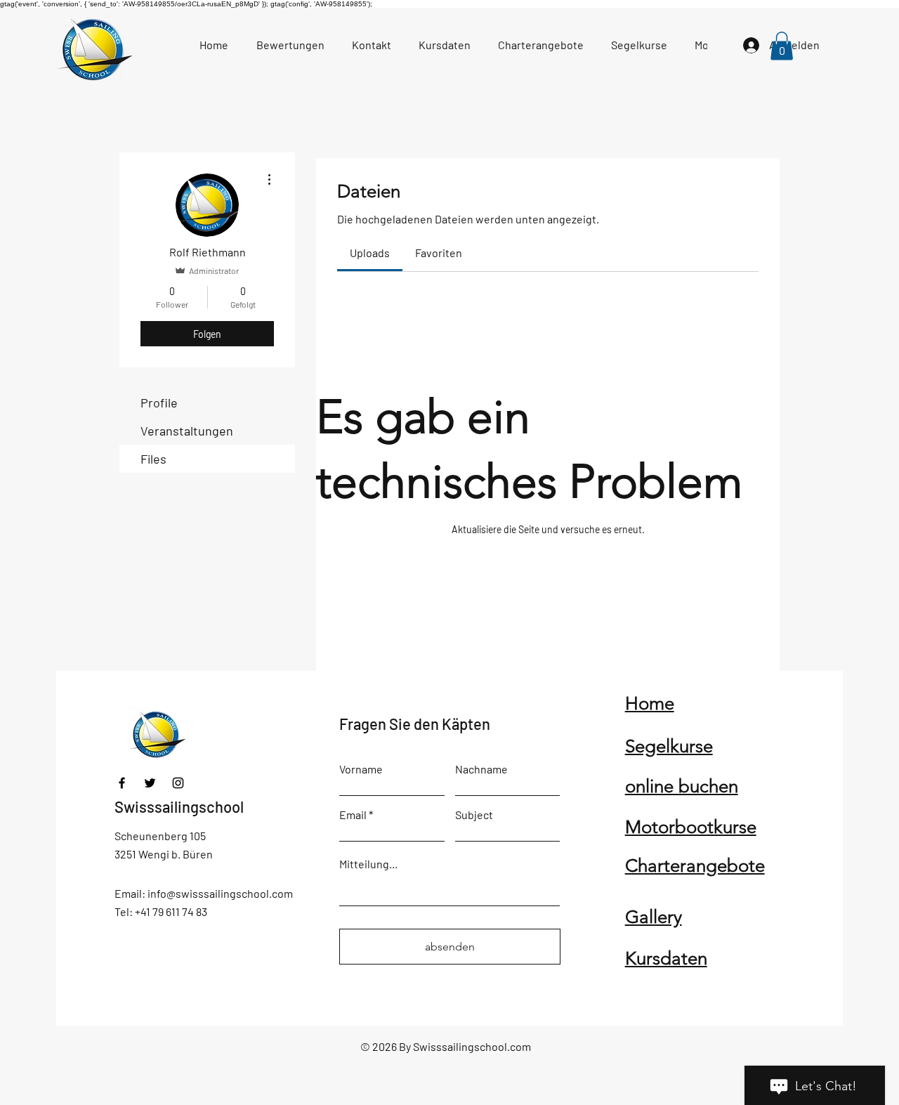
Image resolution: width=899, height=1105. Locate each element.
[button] (782, 46)
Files (153, 458)
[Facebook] (121, 783)
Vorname (361, 769)
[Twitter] (150, 783)
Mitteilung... (368, 864)
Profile (159, 402)
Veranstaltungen (186, 430)
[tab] (369, 253)
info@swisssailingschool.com (220, 893)
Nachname (481, 769)
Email (353, 814)
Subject (474, 814)
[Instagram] (178, 783)
